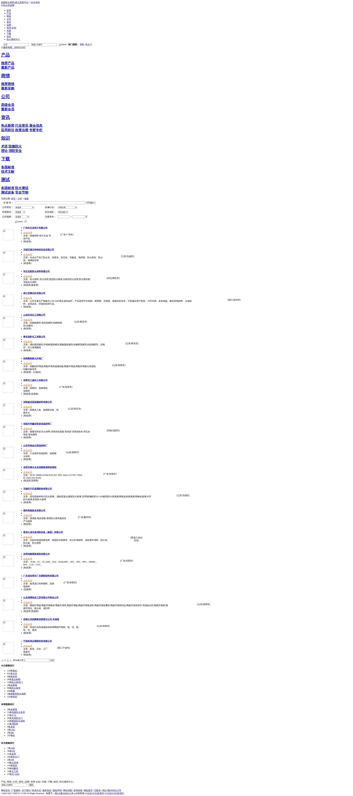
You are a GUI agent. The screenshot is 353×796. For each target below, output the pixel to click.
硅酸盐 (15, 768)
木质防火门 (17, 718)
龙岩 (12, 727)
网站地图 (67, 790)
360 (12, 760)
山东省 (15, 762)
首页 (13, 198)
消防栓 (15, 724)
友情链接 (77, 790)
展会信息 (35, 125)
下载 (5, 158)
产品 (5, 54)
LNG (12, 729)
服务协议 (46, 790)
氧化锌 (13, 676)
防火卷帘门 (17, 682)
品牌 (27, 782)
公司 (5, 96)
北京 (15, 673)
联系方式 (36, 790)
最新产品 (7, 67)
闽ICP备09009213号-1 (65, 793)
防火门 (88, 44)
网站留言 (88, 790)
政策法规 (21, 130)
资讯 (5, 117)
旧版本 (97, 790)
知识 (5, 137)
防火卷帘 (16, 688)
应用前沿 (7, 130)
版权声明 (57, 790)
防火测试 (21, 188)
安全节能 (21, 192)
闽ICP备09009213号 (111, 790)
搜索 (26, 198)
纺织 (15, 697)
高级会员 (7, 105)
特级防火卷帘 (18, 712)
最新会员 (7, 109)
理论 (4, 151)
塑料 (82, 44)
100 (13, 751)
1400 (12, 748)
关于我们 (26, 790)
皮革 (14, 754)
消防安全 (15, 151)
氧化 (15, 671)
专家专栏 (35, 130)
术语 (4, 146)
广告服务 (15, 790)
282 (12, 732)
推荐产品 (7, 63)
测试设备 (7, 192)
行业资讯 (21, 125)
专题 (44, 782)
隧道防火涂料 (18, 721)
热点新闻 (7, 125)
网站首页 (5, 790)
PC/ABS (15, 774)
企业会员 (27, 233)
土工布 (15, 771)
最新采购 (7, 88)
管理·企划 (35, 782)
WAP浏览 (35, 2)
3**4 (14, 715)
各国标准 (7, 167)
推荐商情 (7, 84)
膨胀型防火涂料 (18, 694)
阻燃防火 (15, 146)
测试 (5, 179)
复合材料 (16, 679)
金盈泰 (13, 685)
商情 (5, 75)
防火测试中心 (66, 782)
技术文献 (7, 171)
